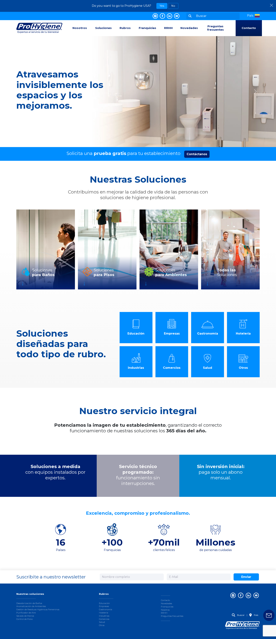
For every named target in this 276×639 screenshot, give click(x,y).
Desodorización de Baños (29, 603)
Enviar (246, 577)
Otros (101, 625)
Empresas (104, 606)
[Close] (271, 5)
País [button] (255, 615)
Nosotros (79, 28)
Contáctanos (197, 154)
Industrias (104, 616)
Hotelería (103, 612)
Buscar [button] (241, 615)
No (173, 6)
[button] (253, 15)
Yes (162, 6)
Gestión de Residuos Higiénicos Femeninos (37, 609)
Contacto (249, 28)
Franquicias (147, 28)
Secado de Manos (25, 616)
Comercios (104, 619)
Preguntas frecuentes (215, 27)
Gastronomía (105, 609)
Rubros (125, 28)
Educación (104, 603)
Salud (102, 622)
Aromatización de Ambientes (31, 606)
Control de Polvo (24, 619)
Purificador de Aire (26, 612)
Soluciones (103, 28)
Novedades (189, 28)
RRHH (168, 28)
